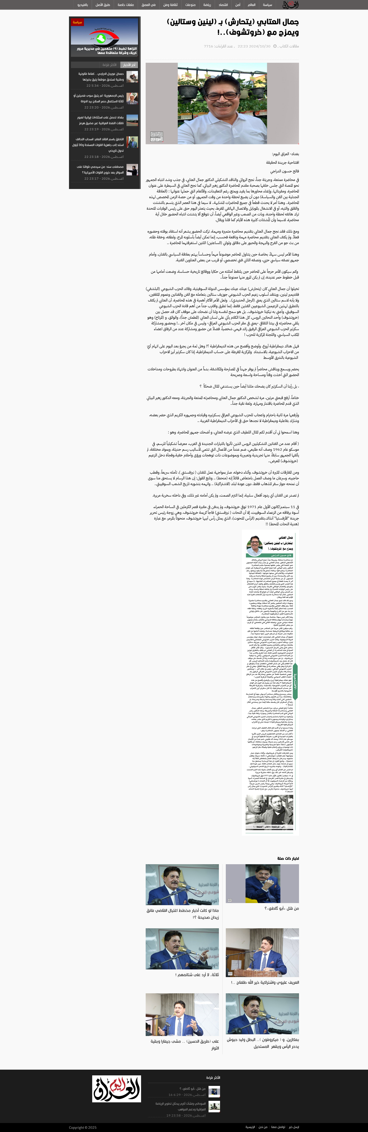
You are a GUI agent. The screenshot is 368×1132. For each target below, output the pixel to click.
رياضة (207, 5)
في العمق (149, 5)
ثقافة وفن (170, 5)
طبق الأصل (103, 5)
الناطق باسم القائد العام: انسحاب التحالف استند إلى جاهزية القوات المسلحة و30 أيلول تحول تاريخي (98, 145)
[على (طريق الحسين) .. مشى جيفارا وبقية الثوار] (182, 995)
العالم (251, 5)
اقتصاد (223, 5)
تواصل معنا (278, 1127)
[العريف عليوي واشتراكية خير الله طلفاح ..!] (262, 930)
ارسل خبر (294, 1127)
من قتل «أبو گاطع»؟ (281, 908)
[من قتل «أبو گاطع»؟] (262, 866)
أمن (237, 5)
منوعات (190, 5)
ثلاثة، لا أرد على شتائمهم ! (197, 974)
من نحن (263, 1127)
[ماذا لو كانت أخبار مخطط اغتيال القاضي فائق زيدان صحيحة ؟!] (182, 866)
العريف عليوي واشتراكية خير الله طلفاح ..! (265, 982)
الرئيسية (250, 1127)
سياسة (267, 5)
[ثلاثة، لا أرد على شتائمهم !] (182, 930)
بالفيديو (82, 5)
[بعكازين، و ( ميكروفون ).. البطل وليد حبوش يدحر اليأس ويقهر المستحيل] (262, 995)
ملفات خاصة (126, 5)
